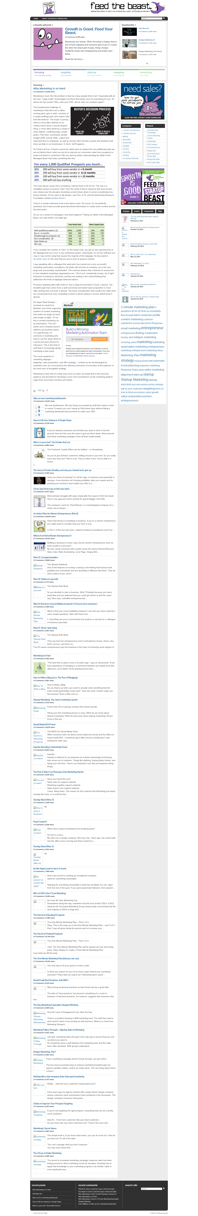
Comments (148, 211)
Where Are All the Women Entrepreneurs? (52, 535)
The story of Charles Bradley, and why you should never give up (62, 470)
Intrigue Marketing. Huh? (44, 1052)
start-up (138, 374)
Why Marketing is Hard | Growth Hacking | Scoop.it (96, 1194)
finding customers (147, 332)
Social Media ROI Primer (44, 724)
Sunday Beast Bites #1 (43, 846)
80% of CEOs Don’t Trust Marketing (49, 893)
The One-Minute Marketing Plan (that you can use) (56, 958)
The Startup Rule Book (131, 158)
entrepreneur (152, 328)
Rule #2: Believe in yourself (45, 579)
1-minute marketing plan (131, 130)
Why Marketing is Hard (86, 1199)
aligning (125, 136)
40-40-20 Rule (138, 311)
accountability (154, 311)
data (142, 323)
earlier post (41, 259)
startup (148, 374)
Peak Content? (40, 821)
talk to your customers (132, 388)
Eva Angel (81, 1191)
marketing (144, 342)
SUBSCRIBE (37, 1213)
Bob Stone (59, 198)
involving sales (128, 342)
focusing (37, 85)
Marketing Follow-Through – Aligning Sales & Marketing (58, 1030)
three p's (159, 388)
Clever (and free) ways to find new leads (51, 489)
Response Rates (129, 370)
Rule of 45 (81, 195)
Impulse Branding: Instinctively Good (50, 747)
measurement (141, 361)
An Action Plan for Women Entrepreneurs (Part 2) (55, 513)
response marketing (149, 365)
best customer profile (147, 315)
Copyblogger (151, 141)
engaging (126, 146)
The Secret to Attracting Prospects (49, 915)
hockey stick (127, 337)
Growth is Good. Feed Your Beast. (88, 31)
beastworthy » (129, 25)
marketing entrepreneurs (133, 350)
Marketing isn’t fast (42, 655)
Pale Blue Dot (144, 28)
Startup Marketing (134, 379)
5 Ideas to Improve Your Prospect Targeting (53, 1103)
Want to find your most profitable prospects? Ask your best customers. (65, 604)
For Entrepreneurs (153, 147)
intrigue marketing (145, 337)
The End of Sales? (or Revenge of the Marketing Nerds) (58, 772)
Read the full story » (74, 59)
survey (144, 384)
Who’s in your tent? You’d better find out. (51, 442)
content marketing (132, 319)
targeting (126, 155)
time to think (127, 392)
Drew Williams (83, 1204)
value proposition (131, 396)
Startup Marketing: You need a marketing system (55, 699)
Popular (126, 211)
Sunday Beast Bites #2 (43, 799)
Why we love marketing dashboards (49, 398)
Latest (136, 211)
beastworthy (127, 143)
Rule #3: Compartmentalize (45, 557)
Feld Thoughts (152, 144)
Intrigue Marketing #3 (147, 40)
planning (133, 365)
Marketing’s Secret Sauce (44, 1128)
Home (36, 18)
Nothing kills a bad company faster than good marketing (58, 1076)
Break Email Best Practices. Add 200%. (50, 980)
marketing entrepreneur (149, 346)
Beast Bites (127, 139)
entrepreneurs (128, 333)
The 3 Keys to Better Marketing (47, 1153)
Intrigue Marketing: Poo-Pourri (150, 51)
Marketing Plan (130, 355)
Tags (160, 211)
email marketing (131, 328)
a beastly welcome (129, 133)
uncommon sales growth (146, 392)
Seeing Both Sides (153, 159)
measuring (126, 152)
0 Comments (70, 37)
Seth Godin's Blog (153, 162)
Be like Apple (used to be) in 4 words (49, 868)
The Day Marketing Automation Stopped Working (55, 1005)
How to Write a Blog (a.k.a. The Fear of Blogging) (55, 677)
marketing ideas (154, 350)
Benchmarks (127, 315)
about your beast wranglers (54, 18)
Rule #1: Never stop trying (45, 628)
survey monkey (155, 384)
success (136, 384)
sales (141, 370)
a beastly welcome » (43, 25)
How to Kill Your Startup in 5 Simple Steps (52, 420)
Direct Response (153, 323)
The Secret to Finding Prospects (48, 933)
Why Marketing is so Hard (49, 88)
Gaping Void (151, 151)
